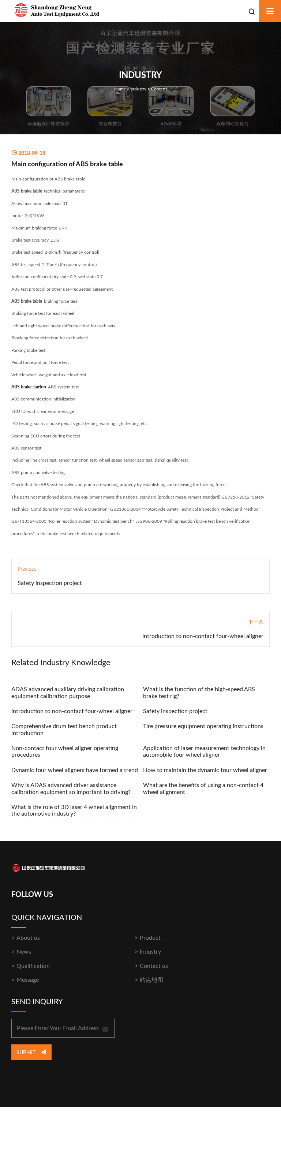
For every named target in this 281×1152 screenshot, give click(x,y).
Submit (26, 1052)
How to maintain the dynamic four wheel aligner (205, 770)
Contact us (154, 966)
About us (28, 938)
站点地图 (151, 980)
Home (120, 89)
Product (150, 938)
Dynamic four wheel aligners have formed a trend (74, 770)
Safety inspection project (50, 583)
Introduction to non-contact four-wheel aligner (202, 636)
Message (27, 980)
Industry (138, 89)
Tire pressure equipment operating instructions (203, 726)
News (23, 952)
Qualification (33, 966)
